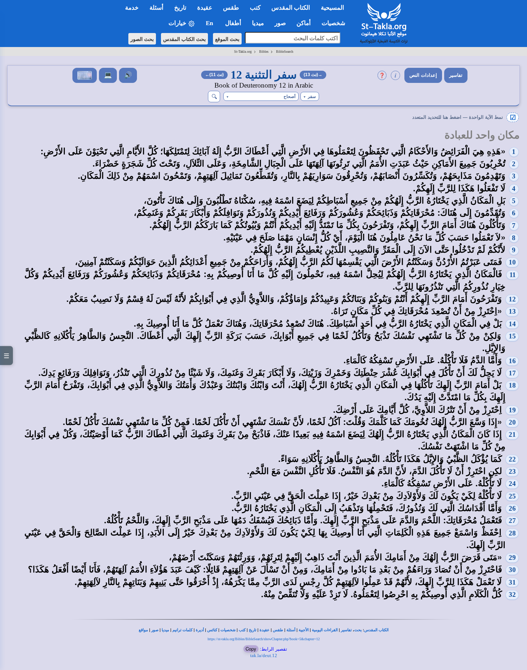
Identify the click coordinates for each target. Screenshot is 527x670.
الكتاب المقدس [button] (290, 7)
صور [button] (280, 23)
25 (512, 496)
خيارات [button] (178, 23)
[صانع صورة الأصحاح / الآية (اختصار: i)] (84, 75)
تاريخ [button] (180, 7)
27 (512, 520)
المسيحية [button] (332, 7)
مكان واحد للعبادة (482, 135)
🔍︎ (214, 96)
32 (512, 594)
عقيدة (265, 630)
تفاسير (455, 75)
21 (512, 434)
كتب (242, 630)
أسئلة (290, 630)
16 (512, 361)
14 (512, 324)
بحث (358, 630)
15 (512, 336)
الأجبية (304, 630)
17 (512, 373)
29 (512, 557)
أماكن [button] (303, 23)
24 (512, 483)
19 (512, 410)
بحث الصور (142, 38)
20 (512, 422)
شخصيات (228, 630)
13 (512, 311)
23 (512, 471)
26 (512, 508)
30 (512, 569)
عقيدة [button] (204, 7)
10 (512, 262)
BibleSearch (284, 51)
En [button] (210, 23)
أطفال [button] (233, 23)
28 (512, 533)
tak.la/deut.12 (263, 655)
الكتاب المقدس (376, 630)
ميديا (165, 630)
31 (512, 582)
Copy (251, 648)
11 (512, 274)
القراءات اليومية (325, 630)
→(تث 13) (313, 74)
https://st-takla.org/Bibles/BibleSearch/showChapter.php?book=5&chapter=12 (264, 639)
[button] (309, 96)
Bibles (264, 51)
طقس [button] (231, 7)
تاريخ (252, 630)
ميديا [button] (258, 23)
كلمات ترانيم (182, 630)
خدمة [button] (132, 7)
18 (512, 385)
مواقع (143, 630)
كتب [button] (255, 7)
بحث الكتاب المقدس (184, 38)
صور (154, 630)
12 (512, 299)
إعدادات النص (423, 75)
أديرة (200, 630)
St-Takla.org (243, 51)
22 (512, 459)
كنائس (212, 630)
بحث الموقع (227, 38)
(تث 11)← (214, 74)
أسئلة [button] (156, 7)
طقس (278, 630)
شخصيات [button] (336, 23)
